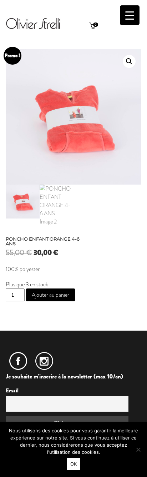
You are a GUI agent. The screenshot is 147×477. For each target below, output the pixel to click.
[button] (129, 61)
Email (12, 391)
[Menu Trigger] (130, 15)
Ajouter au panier (50, 295)
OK (73, 464)
